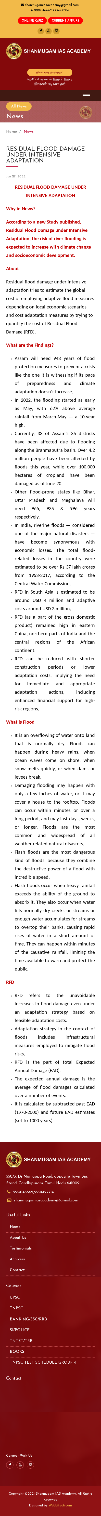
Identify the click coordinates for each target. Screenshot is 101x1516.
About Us (18, 1238)
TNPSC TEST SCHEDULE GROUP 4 (43, 1363)
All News (19, 106)
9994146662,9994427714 (33, 1192)
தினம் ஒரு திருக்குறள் (49, 72)
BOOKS (17, 1352)
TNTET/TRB (21, 1341)
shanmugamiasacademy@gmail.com (46, 1200)
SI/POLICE (20, 1330)
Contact (17, 1270)
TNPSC (16, 1308)
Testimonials (21, 1248)
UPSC (15, 1298)
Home (11, 132)
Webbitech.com (60, 1505)
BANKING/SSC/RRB (28, 1319)
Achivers (17, 1259)
